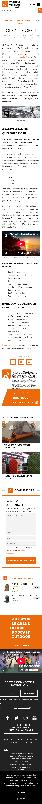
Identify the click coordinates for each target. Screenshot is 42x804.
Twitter (16, 718)
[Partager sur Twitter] (21, 362)
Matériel (8, 20)
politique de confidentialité (22, 708)
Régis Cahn (28, 372)
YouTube (34, 718)
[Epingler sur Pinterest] (29, 362)
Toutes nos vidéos (20, 645)
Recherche (40, 10)
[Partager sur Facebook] (13, 362)
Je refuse (21, 799)
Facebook (7, 718)
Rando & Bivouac (23, 20)
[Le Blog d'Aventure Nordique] (12, 4)
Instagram (25, 718)
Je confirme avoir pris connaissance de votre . (19, 550)
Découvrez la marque (10, 345)
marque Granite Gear (21, 57)
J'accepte (21, 792)
